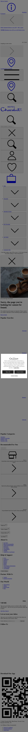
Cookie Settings (14, 375)
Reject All (8, 371)
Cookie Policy (16, 367)
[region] (14, 366)
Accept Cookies (20, 371)
